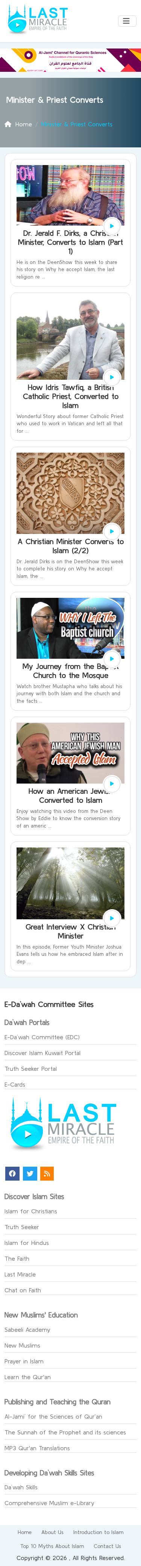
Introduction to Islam (98, 1532)
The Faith (17, 1258)
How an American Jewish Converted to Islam (70, 795)
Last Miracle (20, 1274)
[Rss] (47, 1174)
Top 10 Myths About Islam (52, 1546)
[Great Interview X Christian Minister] (112, 918)
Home (25, 1532)
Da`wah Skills (21, 1487)
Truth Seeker (22, 1226)
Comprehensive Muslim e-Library (49, 1502)
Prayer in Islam (24, 1361)
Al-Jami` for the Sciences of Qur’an (53, 1416)
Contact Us (107, 1546)
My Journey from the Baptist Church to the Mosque (71, 670)
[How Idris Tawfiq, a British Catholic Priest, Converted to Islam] (112, 378)
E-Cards (15, 1084)
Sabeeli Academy (27, 1329)
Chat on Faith (23, 1290)
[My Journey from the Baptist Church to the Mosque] (112, 659)
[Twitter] (30, 1174)
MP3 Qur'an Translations (37, 1448)
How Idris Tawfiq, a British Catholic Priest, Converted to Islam (70, 396)
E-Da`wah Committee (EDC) (42, 1037)
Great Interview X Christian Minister (70, 931)
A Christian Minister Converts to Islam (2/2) (71, 546)
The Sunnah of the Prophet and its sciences (65, 1432)
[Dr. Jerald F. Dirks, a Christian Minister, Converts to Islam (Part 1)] (112, 226)
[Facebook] (12, 1174)
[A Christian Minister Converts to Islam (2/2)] (112, 532)
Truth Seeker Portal (31, 1068)
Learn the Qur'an (28, 1376)
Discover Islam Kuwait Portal (42, 1052)
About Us (52, 1532)
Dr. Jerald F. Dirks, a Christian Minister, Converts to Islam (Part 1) (70, 242)
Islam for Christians (31, 1211)
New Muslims (22, 1345)
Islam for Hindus (27, 1242)
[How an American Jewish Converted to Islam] (112, 784)
